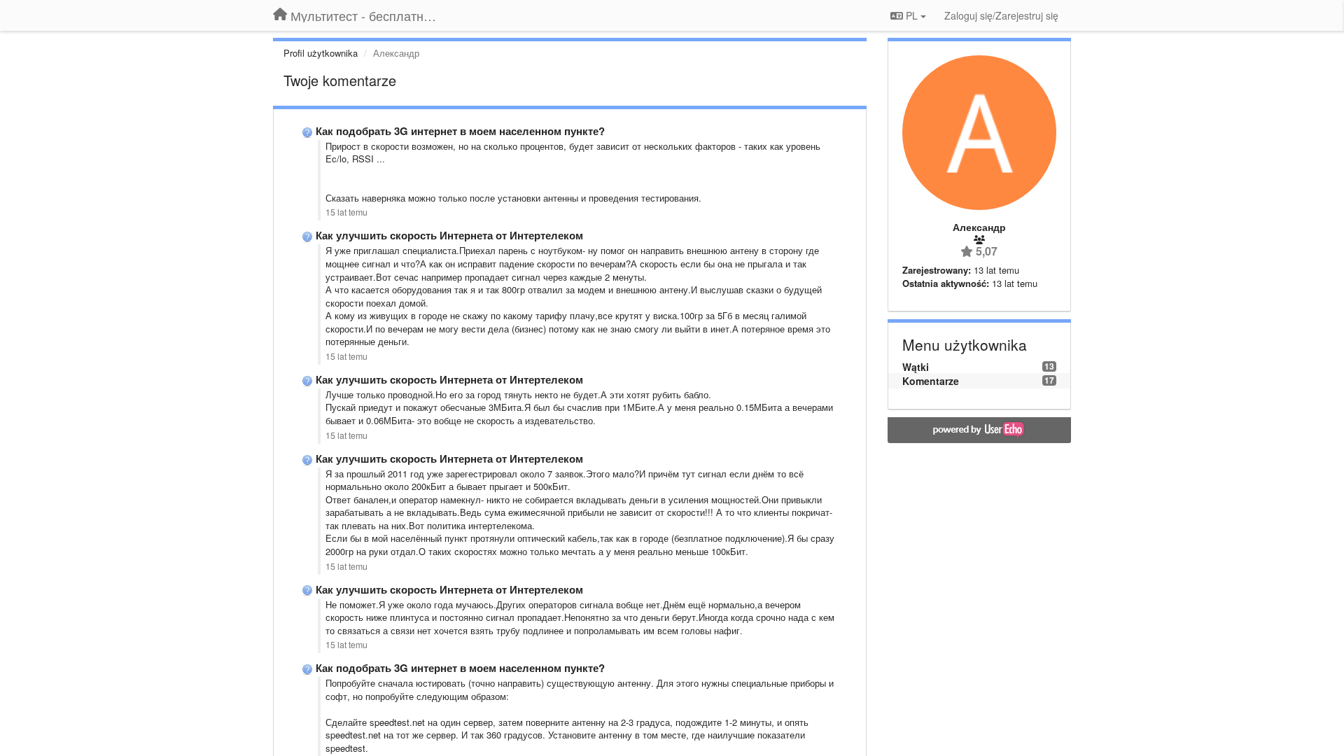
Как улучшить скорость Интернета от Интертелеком (449, 235)
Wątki (915, 367)
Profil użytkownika (321, 52)
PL (911, 15)
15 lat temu (347, 212)
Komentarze (930, 381)
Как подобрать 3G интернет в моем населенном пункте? (460, 131)
